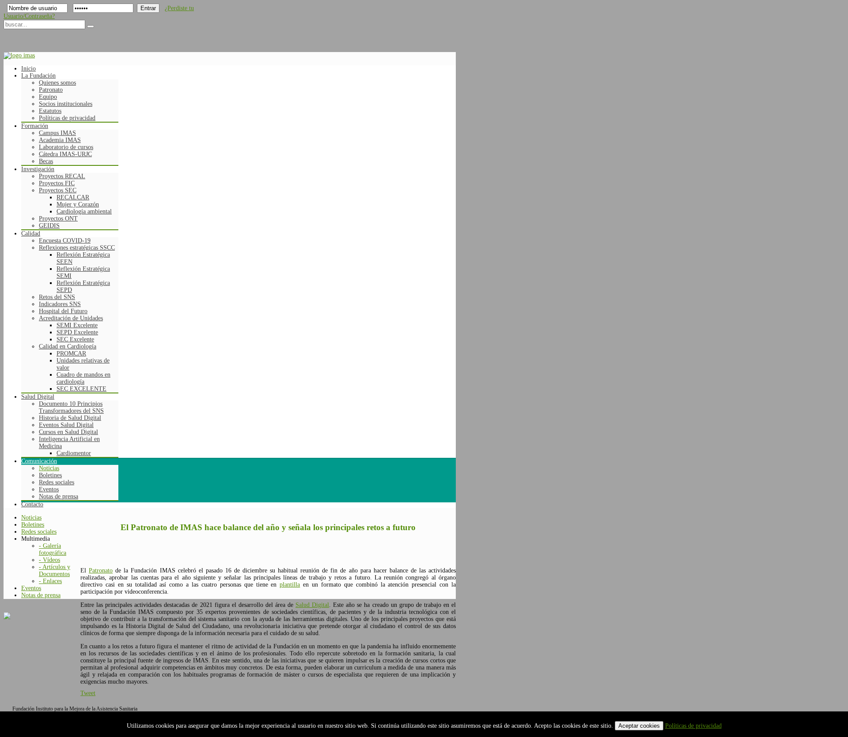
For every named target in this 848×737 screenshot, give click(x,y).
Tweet (87, 693)
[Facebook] (11, 36)
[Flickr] (78, 36)
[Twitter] (28, 36)
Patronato (101, 570)
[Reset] (90, 26)
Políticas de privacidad (693, 725)
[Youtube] (44, 36)
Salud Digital (312, 605)
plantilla (290, 584)
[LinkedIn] (61, 36)
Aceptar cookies (639, 725)
